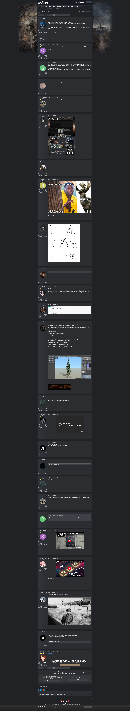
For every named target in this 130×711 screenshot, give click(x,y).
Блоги (54, 6)
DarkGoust (42, 414)
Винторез (42, 512)
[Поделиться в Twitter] (40, 690)
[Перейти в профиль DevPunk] (43, 448)
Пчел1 (42, 304)
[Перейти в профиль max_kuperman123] (43, 275)
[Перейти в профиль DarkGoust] (43, 420)
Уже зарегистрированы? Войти (79, 2)
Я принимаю (88, 707)
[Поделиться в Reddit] (43, 690)
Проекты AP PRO (58, 13)
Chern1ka (43, 286)
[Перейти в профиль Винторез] (43, 519)
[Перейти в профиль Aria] (43, 121)
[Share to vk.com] (38, 690)
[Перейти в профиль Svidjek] (43, 185)
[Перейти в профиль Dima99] (43, 403)
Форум (45, 6)
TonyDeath (42, 459)
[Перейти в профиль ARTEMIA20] (43, 168)
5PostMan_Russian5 (42, 593)
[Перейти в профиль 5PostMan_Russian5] (43, 600)
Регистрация (89, 2)
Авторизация (82, 11)
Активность (58, 6)
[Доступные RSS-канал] (91, 698)
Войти (78, 679)
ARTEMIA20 (43, 161)
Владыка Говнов (43, 97)
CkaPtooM (42, 44)
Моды (41, 6)
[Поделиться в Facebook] (41, 690)
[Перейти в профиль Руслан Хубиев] (43, 564)
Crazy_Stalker (43, 321)
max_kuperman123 (43, 268)
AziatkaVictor (43, 651)
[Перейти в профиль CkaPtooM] (43, 51)
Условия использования (49, 709)
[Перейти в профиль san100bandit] (43, 537)
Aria (43, 115)
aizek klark (58, 515)
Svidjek (42, 179)
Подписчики (87, 11)
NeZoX (42, 79)
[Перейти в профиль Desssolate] (43, 25)
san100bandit (43, 530)
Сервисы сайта (66, 6)
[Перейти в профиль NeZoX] (43, 86)
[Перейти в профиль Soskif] (43, 68)
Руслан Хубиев (42, 558)
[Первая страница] (38, 15)
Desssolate (42, 18)
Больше (77, 6)
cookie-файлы (45, 707)
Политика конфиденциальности (65, 703)
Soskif (42, 62)
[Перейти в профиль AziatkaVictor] (43, 658)
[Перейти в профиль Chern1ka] (43, 293)
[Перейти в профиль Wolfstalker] (39, 12)
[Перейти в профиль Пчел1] (43, 310)
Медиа (49, 6)
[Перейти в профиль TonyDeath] (43, 466)
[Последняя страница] (69, 15)
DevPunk (43, 442)
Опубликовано (53, 44)
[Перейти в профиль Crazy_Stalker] (43, 328)
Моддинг (72, 6)
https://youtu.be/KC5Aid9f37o (53, 163)
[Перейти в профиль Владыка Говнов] (43, 104)
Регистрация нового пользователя (52, 680)
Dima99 (42, 396)
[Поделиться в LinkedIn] (45, 690)
